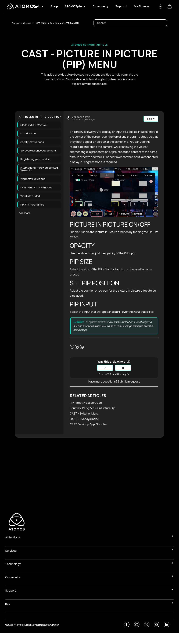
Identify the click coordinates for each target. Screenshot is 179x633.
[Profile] (160, 6)
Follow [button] (151, 118)
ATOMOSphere (75, 6)
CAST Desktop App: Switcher (89, 424)
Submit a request (129, 381)
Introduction (28, 133)
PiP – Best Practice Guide (86, 403)
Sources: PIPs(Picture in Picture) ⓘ (93, 408)
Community (100, 6)
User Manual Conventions (36, 187)
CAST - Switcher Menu (84, 413)
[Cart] (169, 6)
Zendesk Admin (81, 117)
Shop (54, 6)
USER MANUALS (43, 23)
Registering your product (35, 159)
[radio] (105, 368)
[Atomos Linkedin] (166, 624)
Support (121, 6)
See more (24, 213)
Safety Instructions (32, 142)
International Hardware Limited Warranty (39, 169)
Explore (38, 6)
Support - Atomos (21, 23)
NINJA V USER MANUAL (67, 23)
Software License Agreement (38, 150)
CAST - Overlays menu (84, 419)
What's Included (30, 196)
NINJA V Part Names (32, 204)
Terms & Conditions (47, 625)
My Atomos (141, 6)
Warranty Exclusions (32, 179)
